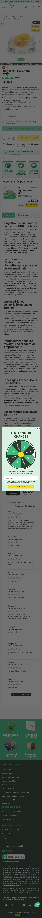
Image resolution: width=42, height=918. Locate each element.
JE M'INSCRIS (21, 487)
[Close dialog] (38, 429)
